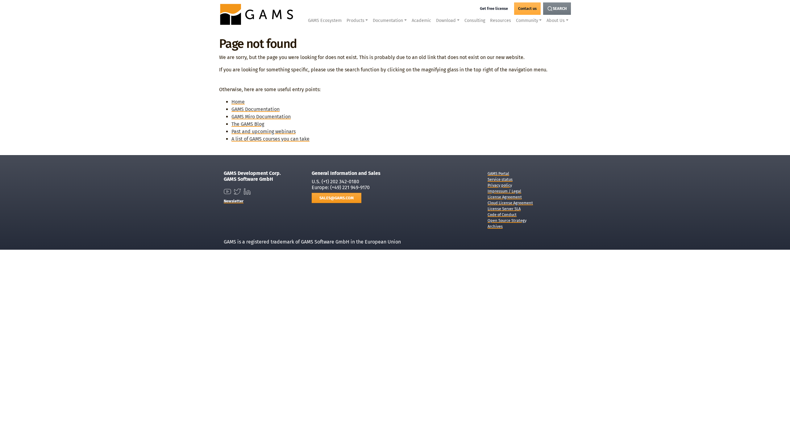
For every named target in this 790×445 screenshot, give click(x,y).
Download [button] (446, 20)
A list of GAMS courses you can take (270, 139)
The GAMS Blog (247, 124)
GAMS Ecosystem (325, 20)
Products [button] (355, 20)
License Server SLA (504, 208)
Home (238, 102)
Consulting (474, 20)
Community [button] (527, 20)
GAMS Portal (498, 173)
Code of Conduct (502, 214)
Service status (500, 179)
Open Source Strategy (507, 220)
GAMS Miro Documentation (261, 117)
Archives (495, 226)
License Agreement (505, 197)
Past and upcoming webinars (263, 131)
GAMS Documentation (255, 109)
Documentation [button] (388, 20)
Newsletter (233, 201)
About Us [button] (556, 20)
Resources (500, 20)
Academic (421, 20)
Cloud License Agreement (510, 203)
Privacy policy (500, 185)
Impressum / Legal (504, 191)
